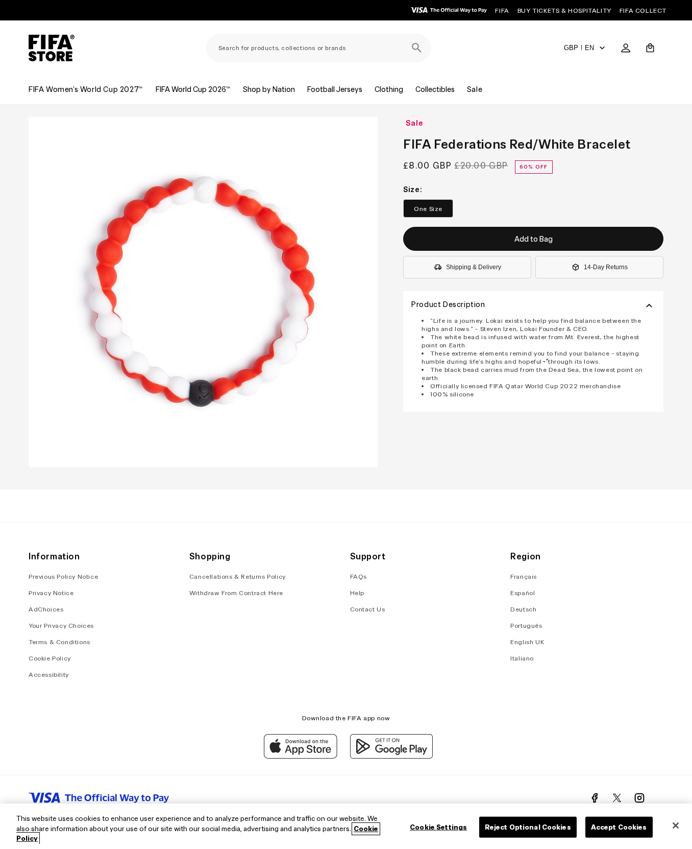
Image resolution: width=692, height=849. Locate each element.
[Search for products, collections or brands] (417, 48)
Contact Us (367, 609)
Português (526, 625)
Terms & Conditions (59, 642)
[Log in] (625, 48)
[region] (346, 826)
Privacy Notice (51, 593)
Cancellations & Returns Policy (237, 576)
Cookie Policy (50, 658)
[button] (650, 48)
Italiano (522, 658)
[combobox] (318, 48)
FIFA (502, 10)
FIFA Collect (643, 10)
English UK (527, 642)
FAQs (358, 576)
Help (357, 593)
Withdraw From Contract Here (236, 593)
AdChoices (46, 609)
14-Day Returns (606, 267)
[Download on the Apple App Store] (300, 756)
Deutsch (523, 609)
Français (523, 576)
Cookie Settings (438, 826)
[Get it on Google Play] (391, 756)
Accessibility (49, 674)
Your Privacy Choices (61, 625)
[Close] (675, 825)
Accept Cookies (619, 826)
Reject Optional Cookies (528, 826)
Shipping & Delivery (473, 267)
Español (522, 593)
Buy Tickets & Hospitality (564, 10)
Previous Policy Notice (63, 576)
